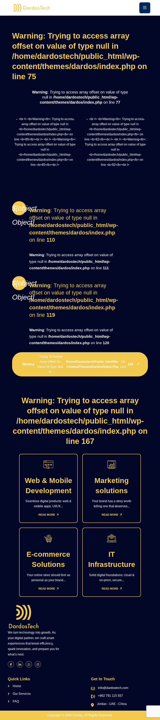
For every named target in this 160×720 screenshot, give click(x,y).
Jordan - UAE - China (112, 704)
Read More (47, 514)
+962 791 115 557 (110, 695)
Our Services (22, 693)
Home (17, 686)
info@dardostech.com (113, 687)
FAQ (16, 701)
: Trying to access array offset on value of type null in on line (77, 364)
